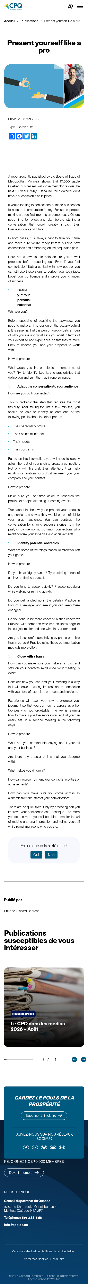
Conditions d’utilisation (26, 1251)
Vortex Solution (51, 1279)
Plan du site (57, 1259)
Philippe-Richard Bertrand (21, 911)
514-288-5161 (23, 1218)
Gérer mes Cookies (36, 1259)
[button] (74, 1059)
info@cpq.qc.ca (16, 1225)
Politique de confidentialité (58, 1251)
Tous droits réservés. (67, 1276)
